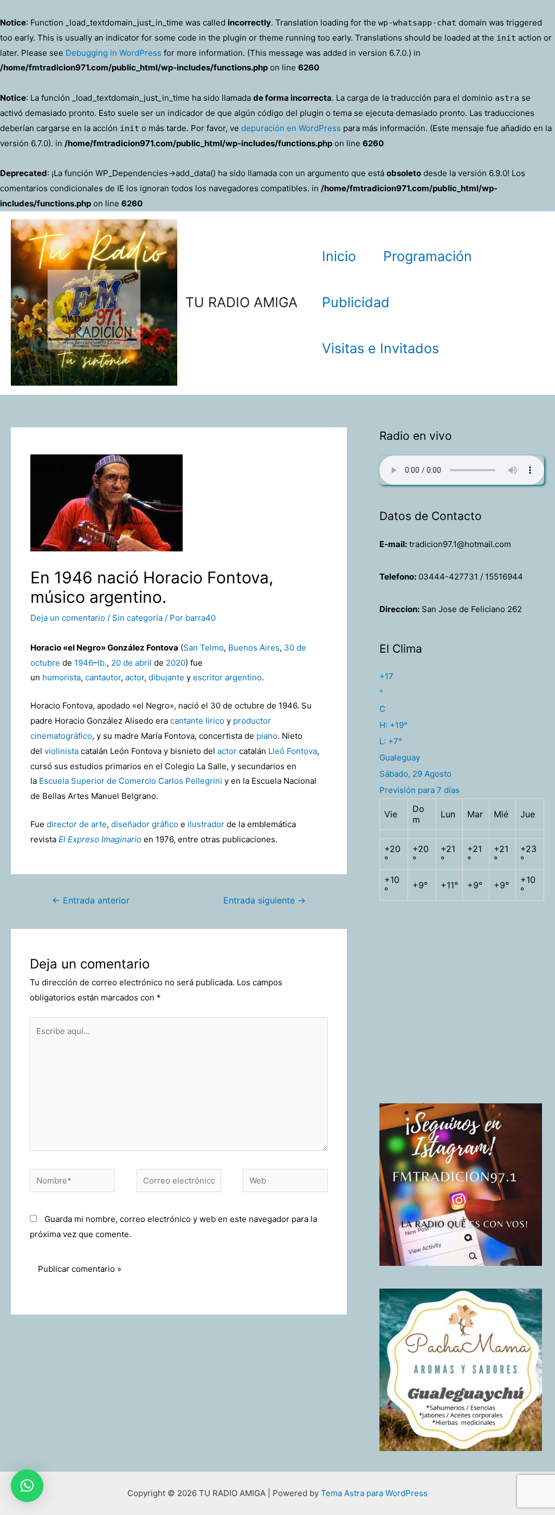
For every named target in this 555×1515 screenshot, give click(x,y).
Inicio (339, 256)
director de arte (77, 824)
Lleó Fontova (292, 751)
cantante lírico (197, 721)
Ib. (102, 663)
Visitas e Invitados (380, 348)
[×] (27, 1486)
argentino (243, 677)
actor (134, 677)
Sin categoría (137, 618)
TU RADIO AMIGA (241, 302)
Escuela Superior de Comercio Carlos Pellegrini (130, 781)
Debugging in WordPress (114, 53)
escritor (208, 677)
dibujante (166, 677)
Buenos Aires (254, 647)
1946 (83, 663)
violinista (61, 751)
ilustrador (206, 824)
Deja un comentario (67, 618)
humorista (61, 677)
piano (267, 736)
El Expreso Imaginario (100, 839)
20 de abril (131, 663)
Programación (427, 256)
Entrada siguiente (264, 900)
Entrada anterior (91, 900)
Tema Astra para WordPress (374, 1493)
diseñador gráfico (144, 824)
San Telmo (203, 647)
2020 (175, 663)
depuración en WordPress (291, 128)
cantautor (103, 677)
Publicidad (356, 302)
